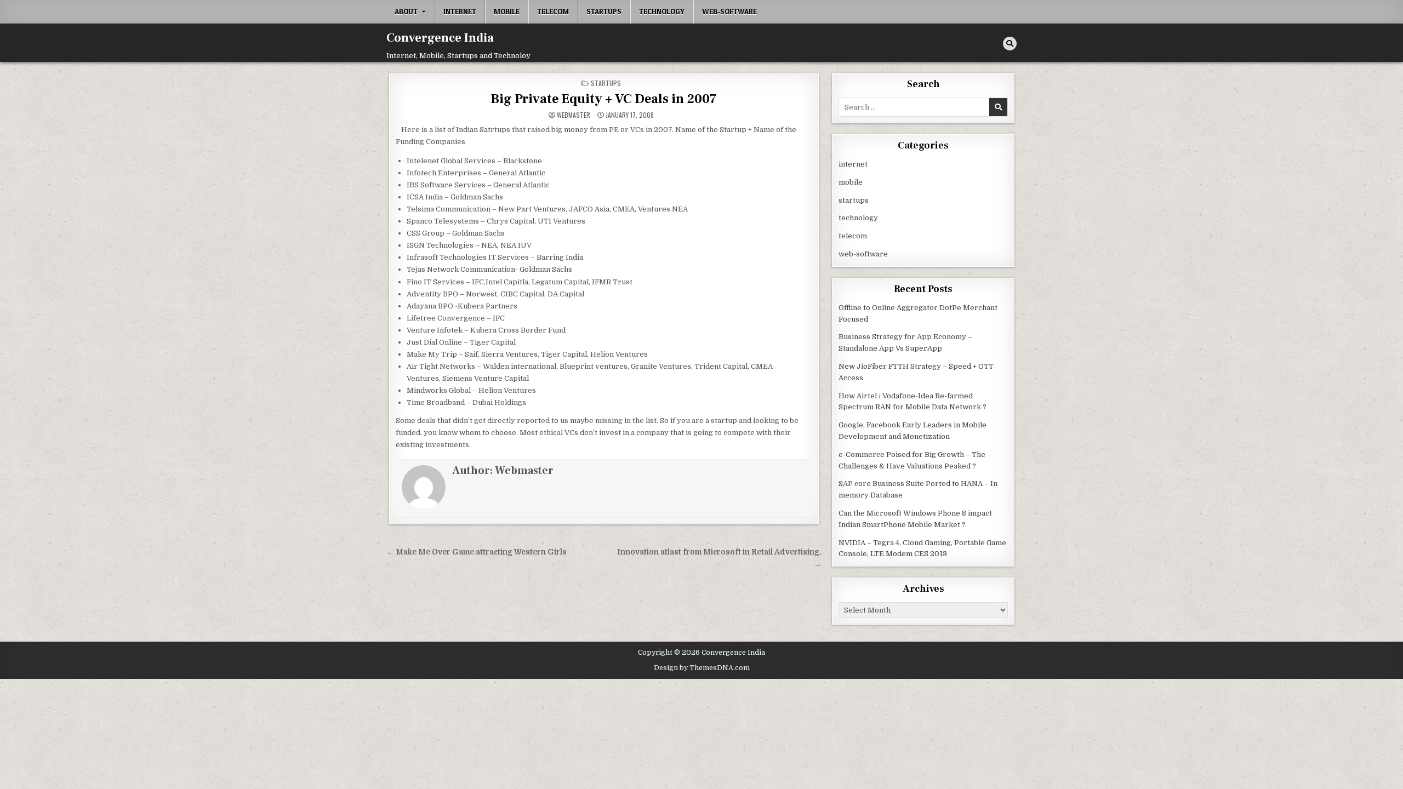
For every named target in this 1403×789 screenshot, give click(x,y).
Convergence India (440, 37)
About (406, 11)
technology (662, 11)
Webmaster (573, 115)
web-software (729, 11)
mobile (507, 11)
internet (459, 11)
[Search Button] (1010, 43)
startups (603, 11)
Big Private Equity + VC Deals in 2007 (604, 98)
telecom (553, 11)
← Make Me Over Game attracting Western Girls (476, 552)
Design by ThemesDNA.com (702, 668)
